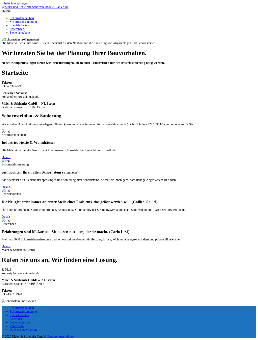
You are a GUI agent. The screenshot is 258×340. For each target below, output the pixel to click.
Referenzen (17, 29)
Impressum (17, 326)
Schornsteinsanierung (23, 21)
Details (6, 157)
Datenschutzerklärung (23, 329)
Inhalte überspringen (15, 3)
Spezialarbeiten (19, 25)
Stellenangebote (20, 32)
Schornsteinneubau (22, 18)
